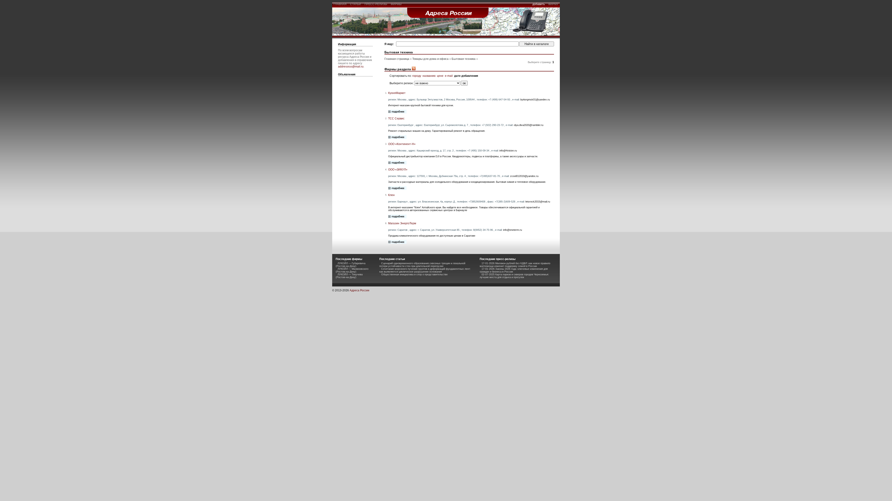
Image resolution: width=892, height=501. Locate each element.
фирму (553, 4)
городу (416, 75)
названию (429, 75)
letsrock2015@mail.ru (537, 201)
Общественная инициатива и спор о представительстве (414, 274)
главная (340, 4)
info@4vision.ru (508, 150)
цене (440, 75)
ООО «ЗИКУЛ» (397, 169)
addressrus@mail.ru (351, 66)
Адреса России (359, 290)
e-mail (449, 75)
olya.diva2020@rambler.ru (528, 125)
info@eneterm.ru (512, 229)
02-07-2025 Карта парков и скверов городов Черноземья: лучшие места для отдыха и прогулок (514, 276)
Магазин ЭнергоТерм (402, 223)
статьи (355, 4)
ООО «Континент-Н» (402, 144)
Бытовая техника (464, 59)
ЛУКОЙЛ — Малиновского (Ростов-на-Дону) (352, 270)
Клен (391, 195)
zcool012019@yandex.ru (524, 176)
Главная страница (396, 59)
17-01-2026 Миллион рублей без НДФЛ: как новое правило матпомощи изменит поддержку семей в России (515, 264)
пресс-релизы (376, 4)
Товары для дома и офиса (430, 59)
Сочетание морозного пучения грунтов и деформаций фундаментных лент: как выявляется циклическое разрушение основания (425, 270)
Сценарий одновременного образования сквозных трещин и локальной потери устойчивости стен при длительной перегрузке (422, 264)
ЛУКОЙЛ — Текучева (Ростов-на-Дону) (349, 276)
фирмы (396, 4)
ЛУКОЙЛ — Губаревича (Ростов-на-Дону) (350, 264)
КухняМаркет (397, 93)
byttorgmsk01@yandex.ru (535, 99)
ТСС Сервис (396, 118)
